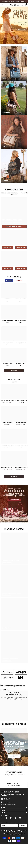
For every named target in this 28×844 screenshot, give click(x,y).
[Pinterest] (11, 818)
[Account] (22, 4)
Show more (14, 370)
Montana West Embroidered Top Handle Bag (7, 299)
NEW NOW (9, 280)
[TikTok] (15, 818)
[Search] (6, 5)
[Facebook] (2, 818)
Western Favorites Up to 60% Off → (18, 1)
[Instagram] (6, 818)
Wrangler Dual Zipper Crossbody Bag (21, 445)
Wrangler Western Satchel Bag (7, 320)
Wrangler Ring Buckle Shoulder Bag (7, 467)
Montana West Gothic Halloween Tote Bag (21, 400)
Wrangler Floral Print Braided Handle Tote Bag (20, 363)
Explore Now (14, 756)
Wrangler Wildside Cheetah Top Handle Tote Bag (21, 422)
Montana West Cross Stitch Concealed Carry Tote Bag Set (21, 467)
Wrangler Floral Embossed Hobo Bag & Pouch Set (7, 422)
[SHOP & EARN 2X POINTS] (14, 213)
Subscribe (23, 825)
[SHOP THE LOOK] (7, 237)
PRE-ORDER (19, 280)
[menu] (1, 5)
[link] (11, 710)
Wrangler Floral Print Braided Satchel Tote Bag (7, 363)
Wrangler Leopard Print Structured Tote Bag (20, 342)
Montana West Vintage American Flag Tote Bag (7, 400)
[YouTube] (20, 818)
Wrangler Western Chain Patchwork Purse (20, 299)
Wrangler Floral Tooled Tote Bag (7, 342)
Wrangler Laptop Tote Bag (7, 445)
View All (14, 382)
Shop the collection (7, 562)
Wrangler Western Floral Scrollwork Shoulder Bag (20, 320)
